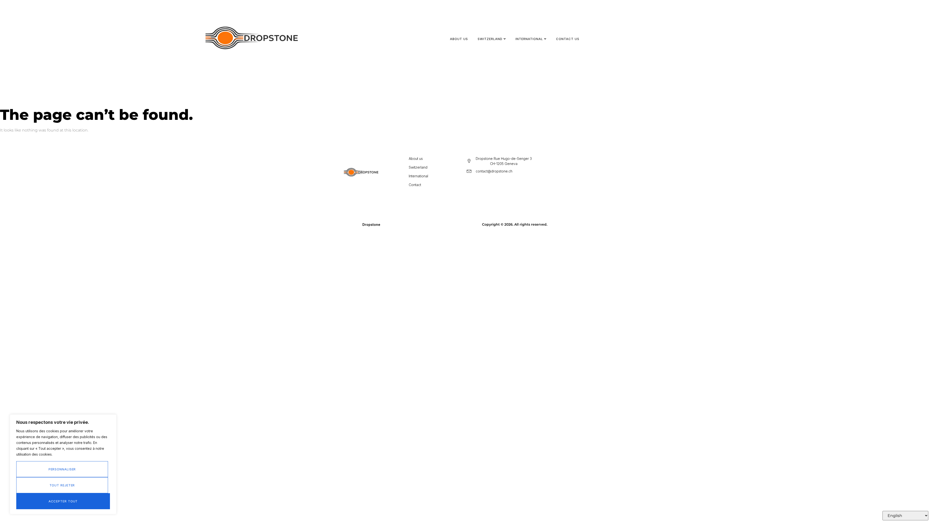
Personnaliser (62, 469)
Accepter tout (63, 501)
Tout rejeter (62, 485)
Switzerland (490, 39)
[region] (63, 464)
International (529, 39)
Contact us (567, 39)
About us (459, 39)
